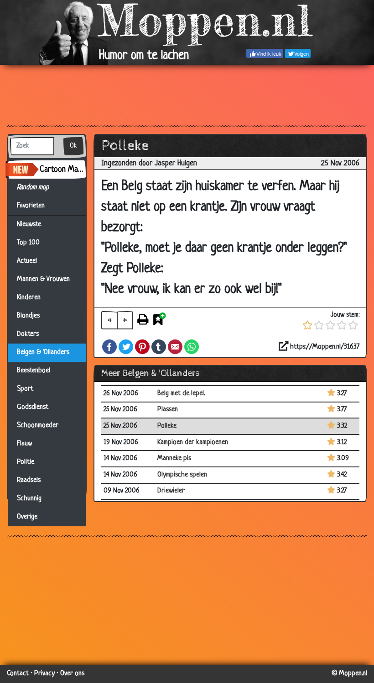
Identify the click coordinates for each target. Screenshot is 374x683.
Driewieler (171, 491)
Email (175, 346)
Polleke (167, 426)
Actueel (27, 261)
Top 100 (28, 243)
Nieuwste (29, 224)
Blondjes (28, 316)
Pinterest (142, 346)
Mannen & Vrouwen (43, 279)
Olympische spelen (182, 475)
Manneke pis (174, 458)
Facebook (109, 346)
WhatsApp (191, 346)
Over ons (72, 674)
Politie (25, 462)
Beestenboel (33, 371)
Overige (27, 517)
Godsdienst (32, 407)
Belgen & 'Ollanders (43, 352)
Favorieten (34, 206)
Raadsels (29, 480)
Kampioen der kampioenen (192, 442)
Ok (73, 146)
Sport (25, 389)
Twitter (126, 346)
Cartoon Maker (63, 169)
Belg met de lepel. (181, 393)
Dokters (28, 334)
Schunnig (29, 499)
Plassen (167, 409)
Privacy (44, 674)
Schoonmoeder (37, 425)
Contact (18, 674)
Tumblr (158, 346)
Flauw (24, 444)
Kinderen (29, 298)
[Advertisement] (187, 94)
